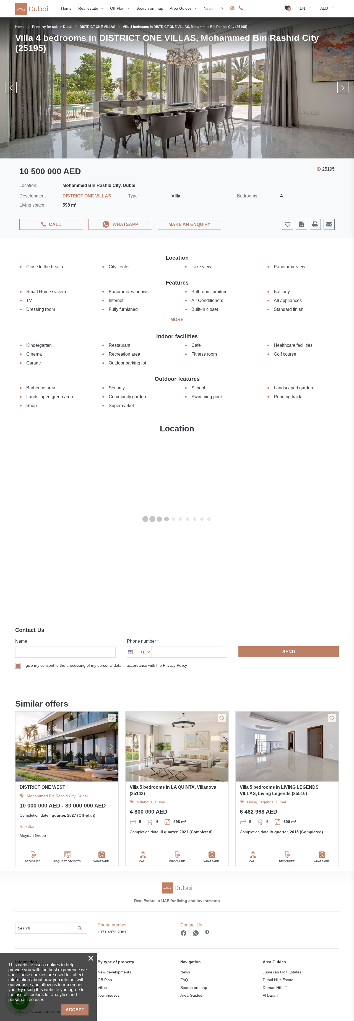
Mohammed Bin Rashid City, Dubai (57, 796)
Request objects (67, 861)
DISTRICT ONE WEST (42, 787)
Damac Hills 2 (275, 987)
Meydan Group (33, 835)
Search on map (193, 987)
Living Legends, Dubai (266, 802)
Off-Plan (105, 980)
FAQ (184, 980)
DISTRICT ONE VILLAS (87, 196)
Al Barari (270, 995)
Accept (75, 1009)
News (185, 972)
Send (288, 651)
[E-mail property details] (329, 224)
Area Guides (191, 995)
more (177, 319)
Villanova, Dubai (151, 802)
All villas (27, 826)
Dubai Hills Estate (278, 980)
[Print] (315, 224)
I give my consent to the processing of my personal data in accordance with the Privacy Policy (105, 665)
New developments (114, 972)
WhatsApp (125, 224)
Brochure (33, 861)
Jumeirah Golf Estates (282, 972)
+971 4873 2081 (260, 8)
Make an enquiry (189, 224)
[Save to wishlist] (112, 718)
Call (55, 224)
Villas (102, 987)
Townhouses (108, 995)
